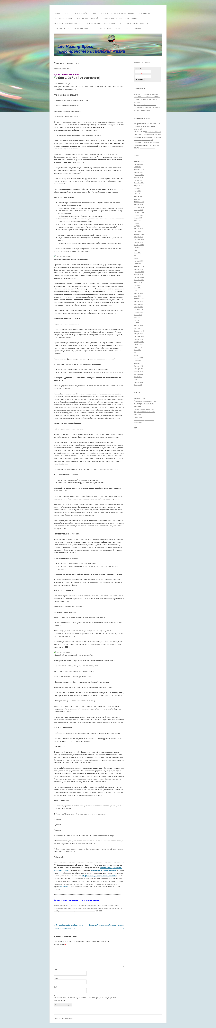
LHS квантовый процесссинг (85, 13)
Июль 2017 (137, 317)
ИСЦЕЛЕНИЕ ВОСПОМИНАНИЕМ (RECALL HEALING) (117, 13)
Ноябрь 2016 (138, 339)
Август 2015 (138, 377)
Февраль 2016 (139, 363)
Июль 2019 (137, 253)
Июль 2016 (137, 350)
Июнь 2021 (137, 191)
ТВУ (97, 911)
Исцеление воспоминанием (93, 908)
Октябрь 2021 (139, 180)
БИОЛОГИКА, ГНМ (145, 13)
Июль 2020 (137, 221)
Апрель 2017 (138, 326)
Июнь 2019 (137, 256)
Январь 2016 (138, 366)
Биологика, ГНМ (90, 905)
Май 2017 (137, 323)
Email (56, 978)
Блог (127, 28)
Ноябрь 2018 (138, 274)
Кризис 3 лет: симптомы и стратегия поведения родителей (147, 126)
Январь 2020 (138, 237)
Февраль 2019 (139, 266)
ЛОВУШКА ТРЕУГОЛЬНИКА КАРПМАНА (147, 97)
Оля (135, 137)
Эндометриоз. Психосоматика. (145, 105)
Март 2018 (137, 296)
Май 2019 (137, 258)
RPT (121, 23)
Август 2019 (138, 250)
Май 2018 (137, 291)
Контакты (137, 28)
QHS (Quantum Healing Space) (137, 23)
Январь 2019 (138, 269)
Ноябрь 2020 (138, 210)
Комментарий (60, 945)
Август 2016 (138, 347)
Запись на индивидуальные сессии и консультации (76, 900)
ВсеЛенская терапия (61, 28)
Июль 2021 (137, 188)
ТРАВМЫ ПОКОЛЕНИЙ (151, 142)
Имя (56, 969)
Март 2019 (137, 264)
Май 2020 (137, 226)
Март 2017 (137, 328)
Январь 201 (138, 385)
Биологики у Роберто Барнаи (103, 870)
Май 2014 (137, 379)
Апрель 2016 (138, 358)
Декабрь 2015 (139, 369)
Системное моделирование (84, 28)
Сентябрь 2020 (139, 215)
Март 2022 (137, 167)
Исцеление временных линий (144, 412)
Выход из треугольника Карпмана (146, 94)
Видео (118, 28)
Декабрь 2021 (139, 175)
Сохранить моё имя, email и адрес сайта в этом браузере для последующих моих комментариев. (85, 999)
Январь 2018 (138, 301)
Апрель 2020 (138, 229)
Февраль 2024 (139, 161)
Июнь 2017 (137, 320)
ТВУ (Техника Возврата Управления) (67, 23)
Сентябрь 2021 (139, 183)
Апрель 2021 (138, 196)
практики (137, 414)
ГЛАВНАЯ (57, 13)
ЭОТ (100, 911)
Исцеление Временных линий (87, 18)
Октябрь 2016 (139, 342)
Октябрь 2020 (139, 212)
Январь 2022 (138, 172)
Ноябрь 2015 (138, 371)
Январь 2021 (138, 204)
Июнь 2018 (137, 288)
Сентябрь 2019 (139, 247)
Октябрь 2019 (139, 245)
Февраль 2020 (139, 234)
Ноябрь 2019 (138, 242)
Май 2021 (137, 194)
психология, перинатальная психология (80, 911)
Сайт (56, 987)
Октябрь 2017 (139, 309)
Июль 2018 (137, 285)
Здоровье (78, 908)
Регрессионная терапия (63, 18)
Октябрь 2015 (139, 374)
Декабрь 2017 (139, 304)
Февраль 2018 (139, 299)
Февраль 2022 (139, 169)
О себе (67, 13)
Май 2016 (137, 355)
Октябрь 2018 (139, 277)
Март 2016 (137, 361)
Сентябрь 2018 (139, 280)
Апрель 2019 (138, 261)
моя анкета (63, 887)
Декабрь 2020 (139, 207)
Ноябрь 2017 (138, 307)
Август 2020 (138, 218)
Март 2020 (137, 231)
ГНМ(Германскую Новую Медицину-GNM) (99, 876)
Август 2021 (138, 186)
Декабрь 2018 (139, 272)
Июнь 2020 (137, 223)
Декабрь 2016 (139, 336)
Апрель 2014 (138, 382)
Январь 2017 (138, 334)
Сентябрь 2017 (139, 312)
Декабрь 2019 (139, 239)
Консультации (105, 28)
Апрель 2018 (138, 293)
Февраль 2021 (139, 202)
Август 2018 (138, 282)
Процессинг (61, 911)
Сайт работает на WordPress (63, 1018)
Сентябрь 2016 (139, 344)
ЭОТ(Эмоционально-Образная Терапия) (100, 23)
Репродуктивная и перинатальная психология (120, 18)
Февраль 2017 (139, 331)
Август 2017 (138, 315)
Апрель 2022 (138, 164)
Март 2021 (137, 199)
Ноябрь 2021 (138, 177)
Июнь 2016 (137, 352)
